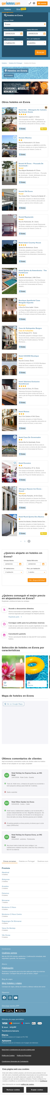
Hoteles (4, 63)
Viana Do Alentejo (8, 928)
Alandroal (5, 872)
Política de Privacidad (24, 1055)
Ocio (18, 9)
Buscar (40, 52)
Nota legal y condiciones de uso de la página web (18, 1050)
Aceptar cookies (37, 1090)
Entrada (9, 29)
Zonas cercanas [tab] (9, 861)
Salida (32, 29)
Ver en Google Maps (15, 704)
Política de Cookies (8, 1055)
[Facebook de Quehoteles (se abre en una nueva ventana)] (4, 997)
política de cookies (27, 1084)
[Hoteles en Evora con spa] (13, 671)
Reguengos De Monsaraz (11, 921)
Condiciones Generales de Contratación (15, 1061)
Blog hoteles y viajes (12, 983)
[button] (42, 3)
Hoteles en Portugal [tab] (27, 861)
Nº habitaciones (9, 39)
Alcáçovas (6, 879)
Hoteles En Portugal (15, 63)
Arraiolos (5, 886)
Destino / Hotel (8, 20)
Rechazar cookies (13, 1090)
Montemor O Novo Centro (12, 914)
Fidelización (7, 968)
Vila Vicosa (6, 935)
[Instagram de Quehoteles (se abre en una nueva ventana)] (10, 997)
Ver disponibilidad (37, 580)
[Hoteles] (10, 3)
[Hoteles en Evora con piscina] (37, 671)
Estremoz (5, 893)
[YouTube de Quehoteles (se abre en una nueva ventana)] (15, 997)
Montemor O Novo (9, 907)
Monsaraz (5, 900)
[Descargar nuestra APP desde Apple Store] (20, 1010)
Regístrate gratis (13, 617)
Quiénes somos (9, 953)
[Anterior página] (21, 541)
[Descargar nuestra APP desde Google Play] (8, 1010)
